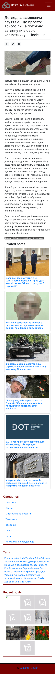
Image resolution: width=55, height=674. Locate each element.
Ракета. (8, 571)
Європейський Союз (34, 568)
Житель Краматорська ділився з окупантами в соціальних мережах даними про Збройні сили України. (25, 325)
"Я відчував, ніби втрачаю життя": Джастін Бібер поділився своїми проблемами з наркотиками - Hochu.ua (25, 404)
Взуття (8, 238)
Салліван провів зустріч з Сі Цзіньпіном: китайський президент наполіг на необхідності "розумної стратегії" (25, 282)
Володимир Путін (34, 578)
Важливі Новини (22, 5)
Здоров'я (11, 524)
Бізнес (9, 508)
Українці (29, 558)
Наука (9, 536)
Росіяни (18, 561)
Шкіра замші (38, 238)
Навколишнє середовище (20, 541)
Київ (22, 558)
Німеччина (18, 581)
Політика (11, 502)
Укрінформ (19, 575)
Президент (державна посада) (21, 564)
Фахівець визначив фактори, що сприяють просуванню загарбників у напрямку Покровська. (26, 366)
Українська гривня (23, 571)
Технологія (11, 519)
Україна (15, 558)
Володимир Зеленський (36, 561)
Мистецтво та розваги (18, 513)
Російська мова (13, 568)
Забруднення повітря (22, 238)
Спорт (9, 530)
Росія (7, 558)
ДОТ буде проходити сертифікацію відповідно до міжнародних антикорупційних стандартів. (25, 444)
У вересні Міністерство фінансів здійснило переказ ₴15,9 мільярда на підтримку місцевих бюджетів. (26, 483)
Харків (8, 581)
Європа (43, 564)
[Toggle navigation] (49, 5)
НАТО (28, 581)
